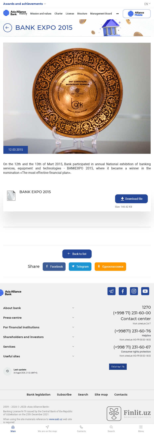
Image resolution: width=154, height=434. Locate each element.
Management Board (101, 13)
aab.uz (14, 14)
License (70, 13)
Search (83, 394)
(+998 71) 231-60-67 (132, 347)
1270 (146, 307)
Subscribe (64, 394)
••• (117, 13)
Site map (101, 394)
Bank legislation (39, 394)
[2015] (7, 27)
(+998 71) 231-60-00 (132, 312)
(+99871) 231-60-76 (132, 331)
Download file (134, 198)
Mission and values (40, 13)
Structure (82, 13)
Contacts (120, 394)
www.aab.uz (55, 419)
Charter (59, 13)
